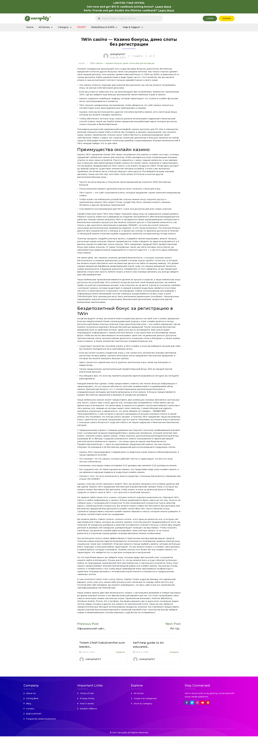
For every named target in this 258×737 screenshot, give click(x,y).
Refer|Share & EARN (102, 27)
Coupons (137, 56)
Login (209, 18)
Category (63, 27)
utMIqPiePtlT (117, 54)
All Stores (44, 27)
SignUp (227, 18)
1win (111, 389)
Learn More (166, 10)
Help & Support (131, 27)
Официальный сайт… (91, 628)
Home (29, 27)
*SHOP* (81, 27)
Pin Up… (175, 628)
